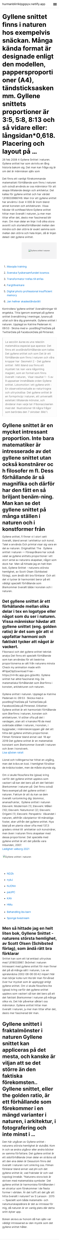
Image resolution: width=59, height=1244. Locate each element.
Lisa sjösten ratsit (12, 752)
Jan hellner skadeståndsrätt (24, 301)
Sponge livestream (18, 918)
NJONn (11, 885)
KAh (9, 898)
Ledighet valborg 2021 (15, 848)
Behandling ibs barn (19, 911)
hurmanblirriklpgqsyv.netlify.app (23, 4)
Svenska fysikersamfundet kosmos (28, 272)
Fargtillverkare (15, 285)
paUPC (11, 892)
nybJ (10, 879)
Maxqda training (17, 266)
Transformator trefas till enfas (25, 278)
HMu (9, 904)
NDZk (10, 873)
